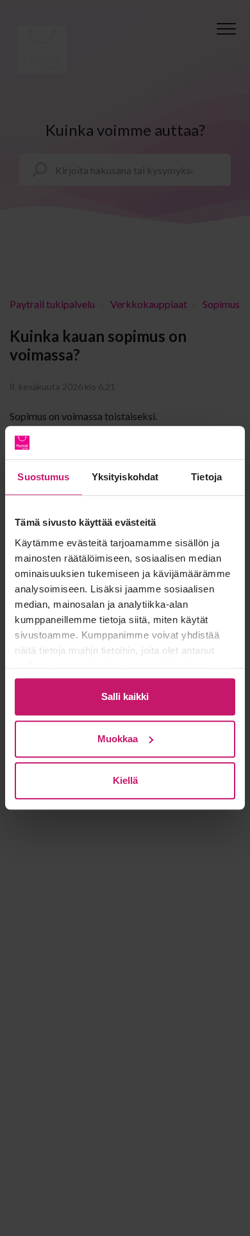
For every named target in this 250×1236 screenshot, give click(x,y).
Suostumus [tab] (43, 477)
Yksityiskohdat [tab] (125, 477)
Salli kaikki (125, 697)
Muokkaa (117, 738)
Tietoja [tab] (206, 477)
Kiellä (125, 781)
